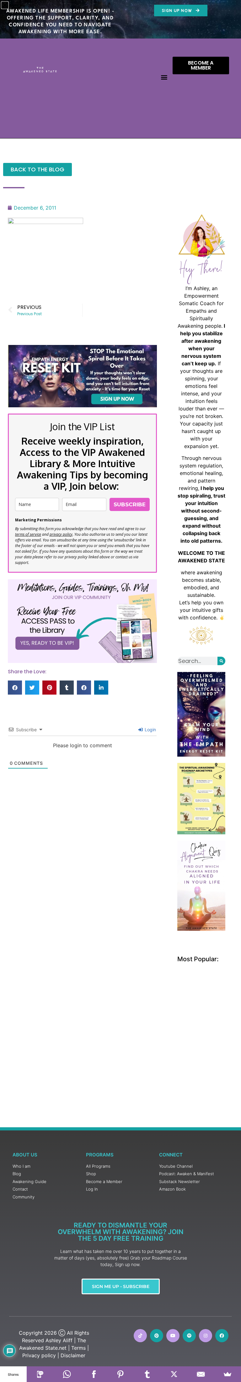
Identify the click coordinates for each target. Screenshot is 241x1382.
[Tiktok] (140, 1335)
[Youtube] (172, 1335)
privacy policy (61, 534)
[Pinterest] (156, 1335)
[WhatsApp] (67, 1374)
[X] (174, 1374)
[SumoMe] (227, 1374)
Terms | (80, 1348)
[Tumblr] (147, 1374)
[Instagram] (205, 1335)
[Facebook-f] (221, 1335)
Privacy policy (39, 1355)
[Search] (221, 661)
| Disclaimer (71, 1355)
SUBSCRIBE (130, 504)
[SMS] (40, 1374)
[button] (164, 77)
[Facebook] (93, 1374)
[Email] (200, 1374)
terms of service (28, 534)
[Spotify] (189, 1335)
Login (149, 729)
